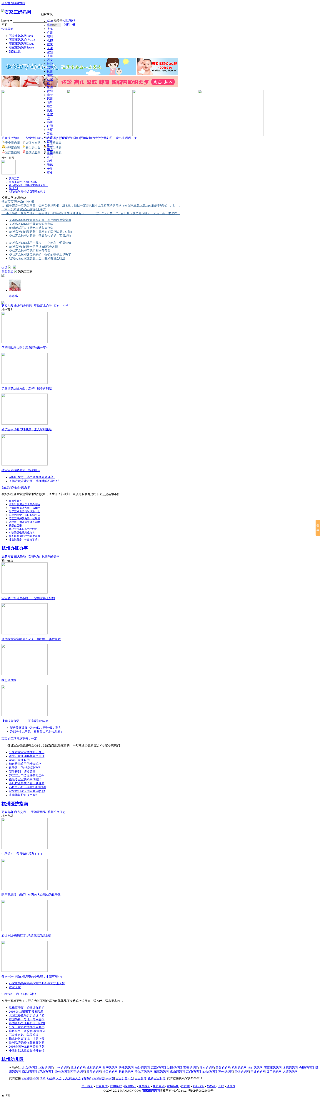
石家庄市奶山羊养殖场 (24, 1034)
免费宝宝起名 (157, 1078)
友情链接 (173, 1086)
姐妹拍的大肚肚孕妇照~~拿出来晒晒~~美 (110, 138)
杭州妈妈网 (239, 1067)
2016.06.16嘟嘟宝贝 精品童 (26, 1011)
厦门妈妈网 (274, 1071)
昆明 (50, 87)
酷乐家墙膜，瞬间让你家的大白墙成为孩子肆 (31, 894)
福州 (50, 98)
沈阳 (50, 52)
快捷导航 (7, 29)
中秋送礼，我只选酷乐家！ (19, 994)
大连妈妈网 (290, 1071)
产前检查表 (54, 142)
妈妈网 (26, 1078)
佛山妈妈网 (177, 1071)
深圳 (50, 36)
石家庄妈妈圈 (21, 43)
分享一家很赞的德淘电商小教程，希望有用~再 (31, 976)
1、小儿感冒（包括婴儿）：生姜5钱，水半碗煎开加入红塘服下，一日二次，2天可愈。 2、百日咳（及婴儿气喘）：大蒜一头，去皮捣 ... (90, 213)
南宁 (50, 94)
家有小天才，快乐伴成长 (23, 182)
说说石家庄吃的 (19, 760)
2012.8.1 (13, 188)
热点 (4, 267)
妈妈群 (109, 1078)
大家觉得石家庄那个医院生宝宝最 (49, 220)
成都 (50, 40)
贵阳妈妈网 (93, 1071)
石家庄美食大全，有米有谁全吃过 (43, 258)
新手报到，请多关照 (22, 771)
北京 (50, 24)
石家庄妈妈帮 (21, 47)
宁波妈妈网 (258, 1071)
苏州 (50, 141)
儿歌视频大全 (72, 1078)
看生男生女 (33, 147)
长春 (50, 110)
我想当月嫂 (8, 680)
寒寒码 (13, 296)
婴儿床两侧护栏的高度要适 (24, 536)
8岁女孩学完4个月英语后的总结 (27, 191)
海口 (50, 106)
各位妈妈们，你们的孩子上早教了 (49, 254)
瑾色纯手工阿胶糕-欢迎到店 (27, 1031)
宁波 (50, 168)
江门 (50, 157)
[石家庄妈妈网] (16, 12)
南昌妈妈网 (29, 1071)
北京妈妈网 (29, 1067)
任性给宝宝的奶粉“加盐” (25, 779)
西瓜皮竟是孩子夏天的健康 (26, 783)
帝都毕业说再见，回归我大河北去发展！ (36, 731)
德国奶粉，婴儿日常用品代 (26, 1019)
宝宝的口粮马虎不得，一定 (19, 738)
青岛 (50, 133)
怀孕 (35, 1078)
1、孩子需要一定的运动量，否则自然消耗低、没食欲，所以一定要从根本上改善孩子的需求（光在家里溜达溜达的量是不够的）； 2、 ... (90, 205)
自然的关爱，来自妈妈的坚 (24, 515)
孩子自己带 (15, 525)
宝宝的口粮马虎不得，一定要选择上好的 (28, 598)
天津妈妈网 (126, 1067)
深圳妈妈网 (78, 1067)
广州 (50, 32)
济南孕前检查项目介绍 (24, 794)
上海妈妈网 (45, 1067)
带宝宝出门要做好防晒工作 (26, 775)
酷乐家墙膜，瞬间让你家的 (26, 1007)
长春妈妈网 (126, 1071)
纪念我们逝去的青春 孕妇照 (27, 791)
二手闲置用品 (37, 812)
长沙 (50, 63)
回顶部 (5, 1095)
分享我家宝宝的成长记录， (26, 752)
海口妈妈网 (110, 1071)
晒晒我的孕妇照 (72, 138)
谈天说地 (20, 556)
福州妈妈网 (61, 1071)
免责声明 (159, 1086)
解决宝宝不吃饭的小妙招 (17, 201)
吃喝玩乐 (15, 227)
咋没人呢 (15, 987)
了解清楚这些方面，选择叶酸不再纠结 (26, 388)
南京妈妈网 (255, 1067)
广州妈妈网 (61, 1067)
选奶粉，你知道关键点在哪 (24, 522)
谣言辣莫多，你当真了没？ (24, 539)
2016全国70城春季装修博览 (26, 1046)
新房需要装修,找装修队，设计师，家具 (35, 727)
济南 (50, 56)
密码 (4, 24)
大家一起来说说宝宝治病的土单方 (23, 209)
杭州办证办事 (14, 548)
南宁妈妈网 (77, 1071)
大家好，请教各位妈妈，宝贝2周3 (49, 235)
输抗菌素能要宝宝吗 (40, 224)
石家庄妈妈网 (21, 35)
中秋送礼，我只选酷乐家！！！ (22, 853)
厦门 (50, 145)
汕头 (50, 160)
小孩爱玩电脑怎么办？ (22, 532)
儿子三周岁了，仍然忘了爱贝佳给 (49, 242)
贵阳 (50, 91)
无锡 (50, 164)
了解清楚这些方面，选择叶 (24, 508)
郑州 (50, 122)
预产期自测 (12, 152)
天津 (50, 48)
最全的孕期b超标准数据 (42, 246)
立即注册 (69, 24)
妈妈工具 (15, 51)
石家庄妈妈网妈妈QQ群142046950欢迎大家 (37, 983)
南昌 (50, 102)
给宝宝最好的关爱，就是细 (24, 518)
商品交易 (20, 812)
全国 (50, 21)
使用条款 (116, 1086)
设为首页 (7, 3)
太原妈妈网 (290, 1067)
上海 (50, 28)
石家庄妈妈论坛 (22, 39)
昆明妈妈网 (45, 1071)
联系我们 (144, 1086)
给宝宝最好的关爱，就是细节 (20, 470)
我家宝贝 (14, 178)
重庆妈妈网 (110, 1067)
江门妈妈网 (193, 1071)
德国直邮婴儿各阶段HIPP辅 (27, 1023)
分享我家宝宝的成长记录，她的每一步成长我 (31, 639)
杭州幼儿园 (12, 1059)
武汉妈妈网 (158, 1067)
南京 (50, 75)
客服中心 (130, 1086)
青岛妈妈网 (223, 1067)
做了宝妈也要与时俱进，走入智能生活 (26, 429)
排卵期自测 (12, 147)
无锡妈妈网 (241, 1071)
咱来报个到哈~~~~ (13, 138)
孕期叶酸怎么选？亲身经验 (24, 504)
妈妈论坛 (98, 1078)
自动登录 (57, 20)
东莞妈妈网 (161, 1071)
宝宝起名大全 (124, 1078)
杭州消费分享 (51, 556)
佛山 (50, 149)
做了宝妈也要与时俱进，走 (24, 511)
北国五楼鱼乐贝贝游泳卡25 (26, 1015)
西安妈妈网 (190, 1067)
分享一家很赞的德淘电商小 (26, 1027)
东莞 (50, 153)
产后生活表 (54, 147)
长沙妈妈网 (142, 1067)
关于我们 (87, 1086)
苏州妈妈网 (225, 1071)
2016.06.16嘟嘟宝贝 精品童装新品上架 (26, 935)
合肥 (50, 125)
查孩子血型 (33, 152)
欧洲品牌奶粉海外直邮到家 (26, 1042)
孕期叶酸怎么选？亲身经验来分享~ (24, 347)
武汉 (50, 67)
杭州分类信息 (57, 812)
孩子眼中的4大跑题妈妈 (24, 767)
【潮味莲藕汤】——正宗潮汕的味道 (25, 720)
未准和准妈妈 (18, 220)
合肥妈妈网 (306, 1067)
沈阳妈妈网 (174, 1067)
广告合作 (102, 1086)
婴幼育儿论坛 (18, 235)
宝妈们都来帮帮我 (38, 250)
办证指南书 (33, 142)
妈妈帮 (86, 1078)
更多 (50, 172)
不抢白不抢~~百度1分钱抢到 (27, 787)
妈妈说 (211, 1086)
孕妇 (43, 1078)
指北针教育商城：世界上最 (26, 1038)
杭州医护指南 (14, 803)
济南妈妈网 (206, 1067)
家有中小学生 (62, 305)
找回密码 (69, 20)
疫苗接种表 (54, 152)
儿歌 (221, 1086)
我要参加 (7, 271)
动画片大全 (54, 1078)
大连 (50, 137)
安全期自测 (12, 142)
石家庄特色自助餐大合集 (37, 227)
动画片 (230, 1086)
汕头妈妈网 (209, 1071)
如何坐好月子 (16, 501)
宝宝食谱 (140, 1078)
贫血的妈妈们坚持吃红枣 (15, 487)
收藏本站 (19, 3)
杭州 (50, 71)
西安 (50, 59)
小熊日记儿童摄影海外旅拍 (26, 1050)
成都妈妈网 (94, 1067)
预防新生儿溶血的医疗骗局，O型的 (50, 231)
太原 (50, 129)
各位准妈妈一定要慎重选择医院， (28, 185)
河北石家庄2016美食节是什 (26, 756)
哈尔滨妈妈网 (144, 1071)
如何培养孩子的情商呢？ (25, 763)
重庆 (50, 44)
